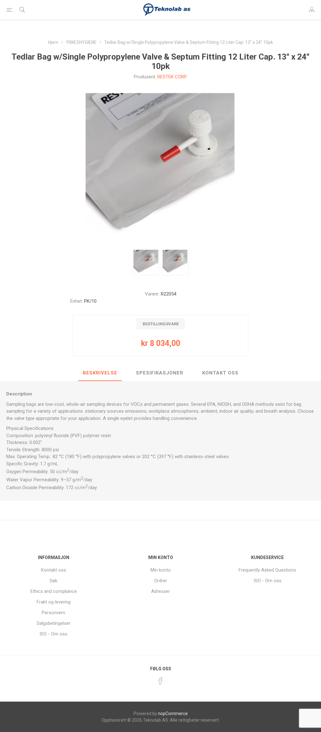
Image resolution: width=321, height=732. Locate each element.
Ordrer (160, 580)
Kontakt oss (53, 570)
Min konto (160, 570)
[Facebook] (160, 681)
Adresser (160, 591)
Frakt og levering (54, 602)
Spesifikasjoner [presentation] (159, 373)
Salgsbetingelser (54, 623)
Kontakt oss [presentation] (220, 373)
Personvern (53, 612)
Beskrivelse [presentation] (100, 373)
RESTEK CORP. (172, 77)
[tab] (100, 373)
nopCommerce (173, 713)
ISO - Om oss (53, 634)
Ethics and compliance (53, 591)
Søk (53, 580)
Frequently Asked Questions (267, 570)
